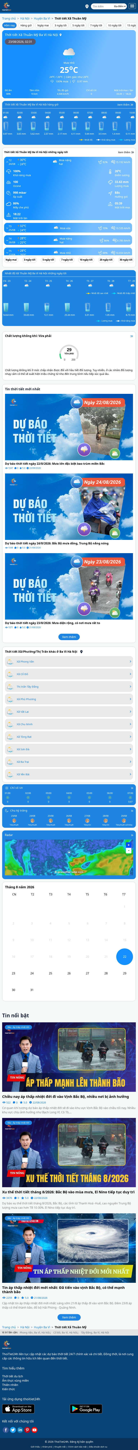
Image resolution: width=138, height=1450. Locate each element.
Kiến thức (8, 1389)
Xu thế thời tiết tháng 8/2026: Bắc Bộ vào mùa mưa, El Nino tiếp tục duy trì (68, 1192)
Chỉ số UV (16, 787)
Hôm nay (9, 25)
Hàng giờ (26, 25)
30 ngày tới (126, 259)
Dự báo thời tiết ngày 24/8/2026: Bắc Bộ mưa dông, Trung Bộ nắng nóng (57, 543)
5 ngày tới (78, 25)
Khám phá (47, 1446)
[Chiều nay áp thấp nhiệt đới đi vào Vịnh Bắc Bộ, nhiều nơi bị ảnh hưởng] (69, 1057)
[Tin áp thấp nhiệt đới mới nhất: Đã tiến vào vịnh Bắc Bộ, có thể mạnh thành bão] (69, 1248)
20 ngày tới (106, 259)
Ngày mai (43, 25)
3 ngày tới (61, 25)
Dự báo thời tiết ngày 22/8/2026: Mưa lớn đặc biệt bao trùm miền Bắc (55, 463)
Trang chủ (9, 18)
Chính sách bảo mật (77, 1446)
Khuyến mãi (60, 1446)
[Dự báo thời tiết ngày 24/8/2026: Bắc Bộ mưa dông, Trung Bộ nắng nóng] (69, 506)
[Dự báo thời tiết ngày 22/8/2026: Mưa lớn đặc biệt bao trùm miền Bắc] (69, 427)
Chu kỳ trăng (18, 810)
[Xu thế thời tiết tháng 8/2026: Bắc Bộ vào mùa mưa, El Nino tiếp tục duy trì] (69, 1152)
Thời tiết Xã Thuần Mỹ (70, 18)
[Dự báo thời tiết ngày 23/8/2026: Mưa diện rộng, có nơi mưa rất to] (69, 586)
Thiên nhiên (10, 1385)
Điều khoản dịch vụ (98, 1446)
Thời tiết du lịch (12, 1376)
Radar (9, 835)
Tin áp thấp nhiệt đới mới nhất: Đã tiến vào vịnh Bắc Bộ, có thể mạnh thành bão (63, 1289)
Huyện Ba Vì (42, 18)
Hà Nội (24, 18)
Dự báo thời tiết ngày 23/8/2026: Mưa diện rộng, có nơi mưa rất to (52, 623)
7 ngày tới (96, 25)
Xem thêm (69, 637)
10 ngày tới (114, 25)
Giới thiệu (35, 1446)
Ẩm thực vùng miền (15, 1381)
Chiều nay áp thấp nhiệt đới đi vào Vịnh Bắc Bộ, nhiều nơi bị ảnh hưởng (65, 1096)
